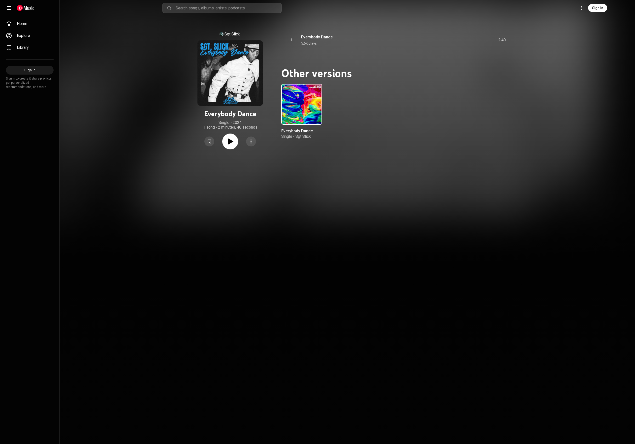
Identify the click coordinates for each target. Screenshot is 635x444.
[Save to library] (209, 141)
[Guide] (9, 8)
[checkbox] (502, 40)
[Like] (464, 40)
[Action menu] (251, 141)
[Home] (25, 8)
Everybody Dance (317, 37)
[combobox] (228, 8)
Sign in (597, 8)
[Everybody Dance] (301, 104)
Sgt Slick (232, 34)
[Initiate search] (169, 8)
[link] (30, 24)
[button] (209, 141)
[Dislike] (474, 40)
